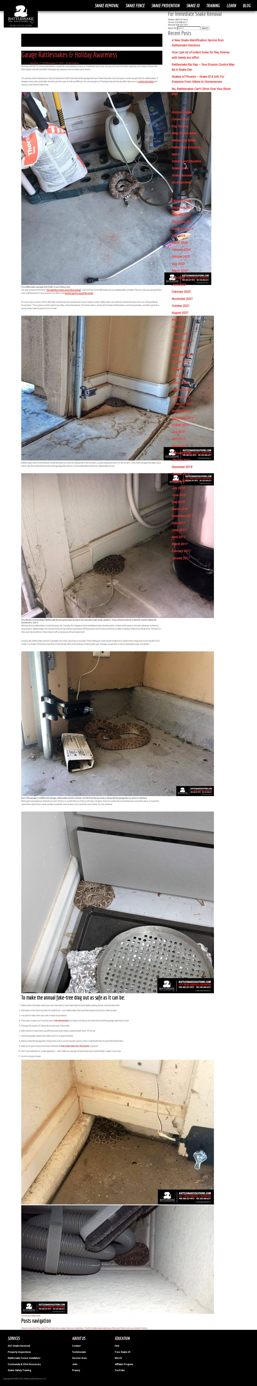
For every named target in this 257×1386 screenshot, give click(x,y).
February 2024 (181, 249)
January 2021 (181, 334)
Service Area (79, 1358)
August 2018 (180, 481)
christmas (25, 1316)
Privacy (76, 1370)
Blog (247, 5)
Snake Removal (107, 5)
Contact (76, 1346)
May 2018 (178, 502)
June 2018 (179, 495)
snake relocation (146, 81)
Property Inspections (19, 1352)
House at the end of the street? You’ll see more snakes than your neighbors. (52, 1328)
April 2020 (178, 376)
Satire (175, 154)
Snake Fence (134, 5)
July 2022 (178, 277)
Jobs (75, 1364)
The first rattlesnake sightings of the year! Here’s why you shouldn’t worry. (116, 1328)
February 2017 (181, 551)
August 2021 (180, 313)
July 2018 (178, 488)
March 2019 (180, 446)
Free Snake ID (122, 1352)
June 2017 (179, 530)
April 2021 (178, 327)
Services (14, 1338)
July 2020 (178, 369)
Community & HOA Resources (24, 1364)
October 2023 (181, 256)
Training (213, 5)
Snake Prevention (165, 5)
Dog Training (180, 126)
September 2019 (182, 418)
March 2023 (180, 271)
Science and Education (186, 161)
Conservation (180, 119)
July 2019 (178, 432)
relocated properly (62, 1021)
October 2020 (181, 348)
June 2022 (179, 284)
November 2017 (182, 516)
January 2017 (181, 558)
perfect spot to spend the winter (79, 293)
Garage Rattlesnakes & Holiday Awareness (69, 54)
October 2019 (181, 411)
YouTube (120, 1370)
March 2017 (180, 544)
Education (122, 1338)
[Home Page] (21, 23)
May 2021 (178, 320)
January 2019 (181, 460)
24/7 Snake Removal (19, 1346)
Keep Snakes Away (184, 133)
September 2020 (182, 355)
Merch (118, 1358)
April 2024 (178, 235)
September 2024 (182, 228)
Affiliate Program (124, 1364)
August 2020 (180, 362)
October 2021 (181, 306)
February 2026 (181, 200)
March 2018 (180, 509)
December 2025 (182, 207)
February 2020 (181, 390)
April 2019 (178, 439)
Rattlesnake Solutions (186, 147)
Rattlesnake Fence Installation (24, 1358)
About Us (78, 1338)
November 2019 (182, 404)
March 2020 (180, 383)
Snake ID (192, 5)
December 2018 (182, 467)
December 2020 (182, 341)
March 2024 (180, 242)
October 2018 (181, 474)
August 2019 (180, 425)
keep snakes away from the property (75, 1046)
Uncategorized (181, 182)
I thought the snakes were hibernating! (63, 290)
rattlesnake (35, 1316)
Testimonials (79, 1352)
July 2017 (178, 523)
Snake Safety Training (19, 1370)
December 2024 (182, 222)
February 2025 (181, 214)
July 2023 (178, 264)
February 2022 (181, 291)
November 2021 (182, 299)
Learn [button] (231, 5)
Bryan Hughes (72, 63)
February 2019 (181, 453)
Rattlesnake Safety (184, 140)
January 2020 (181, 397)
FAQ (117, 1346)
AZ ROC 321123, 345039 (21, 26)
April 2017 (178, 537)
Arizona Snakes (182, 112)
